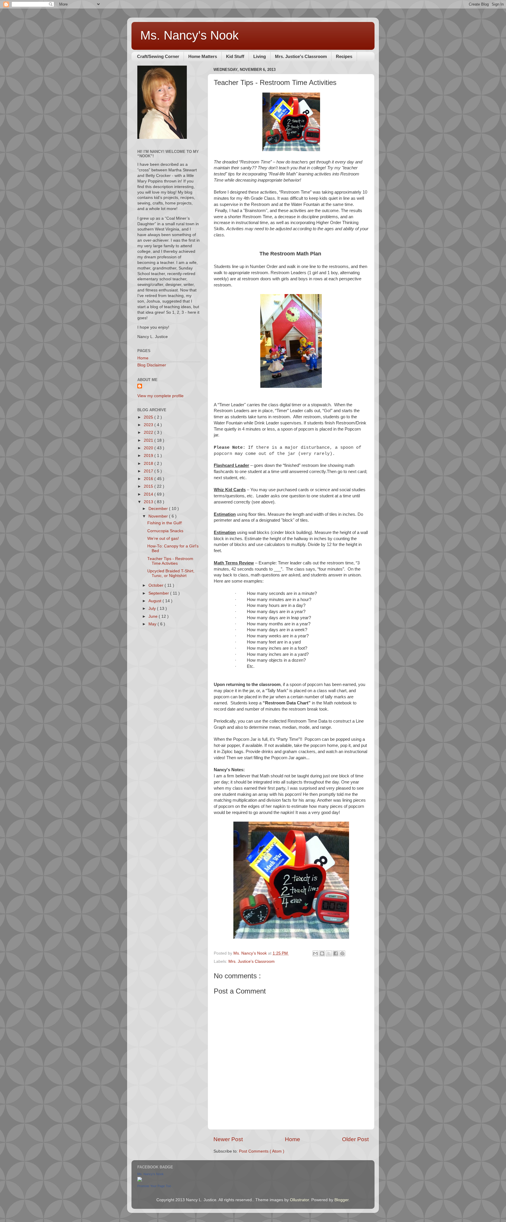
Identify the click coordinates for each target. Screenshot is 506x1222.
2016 (149, 479)
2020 (149, 448)
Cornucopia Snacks (165, 531)
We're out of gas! (163, 538)
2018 (149, 463)
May (153, 624)
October (156, 585)
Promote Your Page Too (154, 1186)
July (152, 608)
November (158, 516)
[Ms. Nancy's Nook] (139, 1180)
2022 (149, 432)
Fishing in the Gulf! (164, 523)
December (158, 508)
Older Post (355, 1139)
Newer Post (228, 1139)
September (159, 593)
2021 (149, 440)
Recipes (344, 56)
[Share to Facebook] (336, 953)
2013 (149, 502)
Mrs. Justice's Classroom (301, 56)
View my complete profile (160, 396)
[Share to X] (329, 953)
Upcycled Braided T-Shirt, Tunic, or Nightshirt (170, 573)
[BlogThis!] (322, 953)
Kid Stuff (235, 56)
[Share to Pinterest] (342, 953)
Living (259, 56)
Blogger (341, 1200)
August (155, 601)
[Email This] (315, 953)
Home (292, 1139)
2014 (149, 494)
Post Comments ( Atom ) (261, 1151)
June (153, 616)
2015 (149, 486)
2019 (149, 455)
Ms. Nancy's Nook (189, 35)
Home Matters (202, 56)
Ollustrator (299, 1200)
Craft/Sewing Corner (158, 56)
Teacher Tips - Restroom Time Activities (170, 561)
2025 (149, 417)
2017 (149, 471)
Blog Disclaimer (151, 365)
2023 (149, 425)
